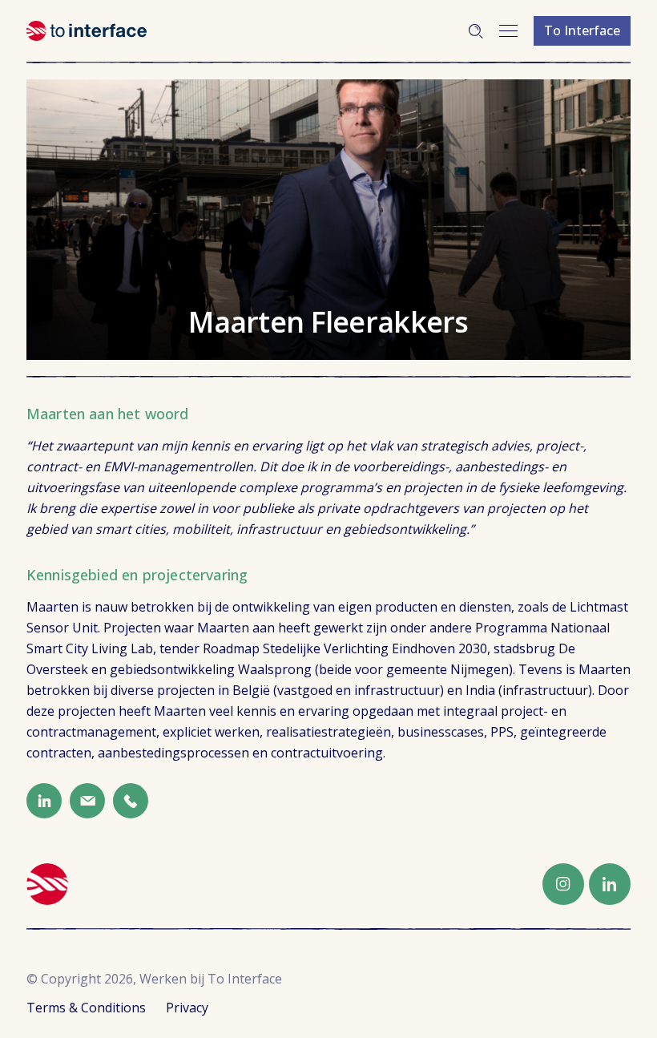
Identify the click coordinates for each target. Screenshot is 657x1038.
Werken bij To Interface (86, 31)
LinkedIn (610, 884)
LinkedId (44, 800)
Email (87, 800)
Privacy (187, 1007)
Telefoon (130, 800)
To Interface (582, 30)
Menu (508, 31)
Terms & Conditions (86, 1007)
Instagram (563, 884)
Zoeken (476, 31)
